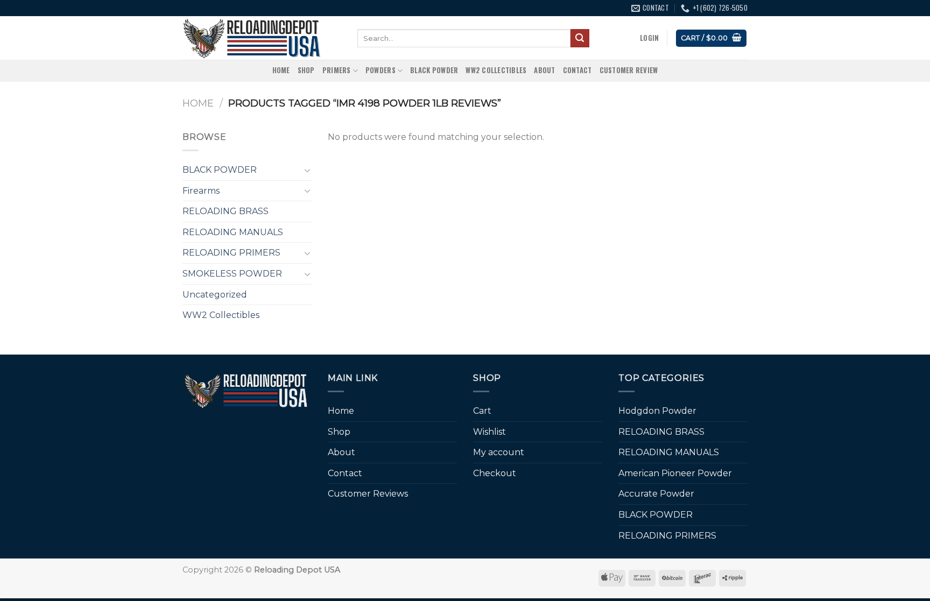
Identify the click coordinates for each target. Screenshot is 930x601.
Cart (482, 411)
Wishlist (489, 432)
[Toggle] (307, 170)
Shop (306, 70)
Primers (336, 70)
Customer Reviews (368, 494)
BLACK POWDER (434, 70)
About (544, 70)
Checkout (494, 473)
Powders (380, 70)
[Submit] (579, 38)
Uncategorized (214, 294)
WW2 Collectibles (496, 70)
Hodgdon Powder (657, 411)
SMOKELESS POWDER (232, 273)
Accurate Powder (656, 494)
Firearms (201, 191)
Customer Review (629, 70)
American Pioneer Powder (675, 473)
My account (498, 452)
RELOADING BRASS (225, 211)
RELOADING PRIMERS (231, 253)
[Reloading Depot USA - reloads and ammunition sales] (261, 38)
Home (281, 70)
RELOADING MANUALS (232, 232)
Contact (577, 70)
